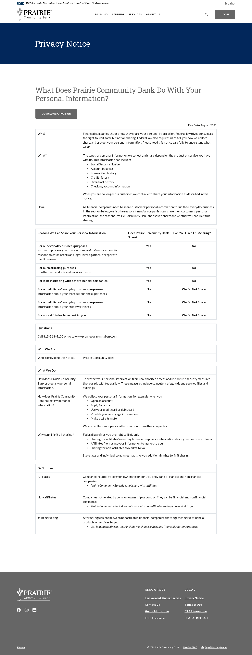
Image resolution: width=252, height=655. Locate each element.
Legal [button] (190, 589)
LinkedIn (34, 610)
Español (229, 3)
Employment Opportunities (163, 598)
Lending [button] (118, 14)
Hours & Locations (157, 611)
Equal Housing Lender (216, 647)
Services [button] (135, 14)
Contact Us (152, 604)
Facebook (19, 610)
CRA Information (196, 611)
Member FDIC (190, 647)
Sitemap (21, 647)
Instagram (27, 610)
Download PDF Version (59, 113)
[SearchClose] (206, 14)
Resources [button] (155, 589)
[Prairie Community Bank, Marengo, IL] (34, 14)
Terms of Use (193, 604)
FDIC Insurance (155, 618)
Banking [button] (101, 14)
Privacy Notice (194, 598)
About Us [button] (153, 14)
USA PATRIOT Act (196, 618)
